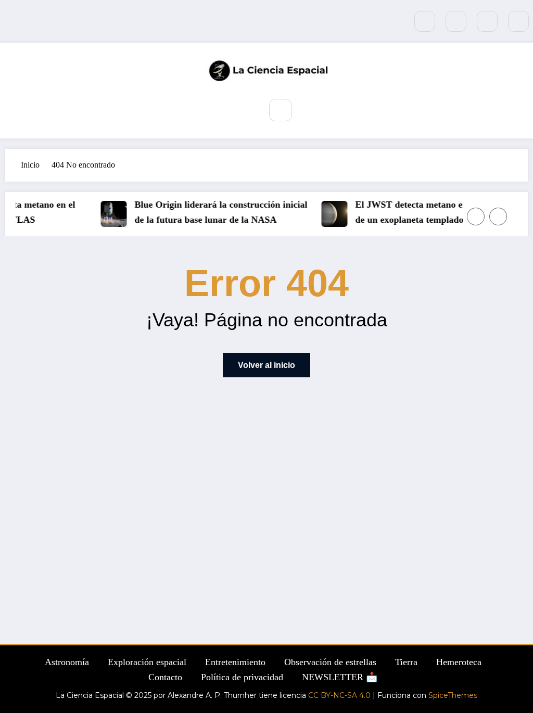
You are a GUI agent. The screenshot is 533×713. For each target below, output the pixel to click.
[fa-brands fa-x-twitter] (456, 21)
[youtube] (518, 21)
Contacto (165, 677)
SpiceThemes (452, 695)
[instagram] (487, 21)
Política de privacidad (242, 677)
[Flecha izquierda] (475, 216)
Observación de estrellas (330, 662)
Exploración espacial (147, 662)
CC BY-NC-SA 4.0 (339, 695)
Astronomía (67, 662)
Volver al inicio (266, 365)
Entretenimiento (235, 662)
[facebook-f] (424, 21)
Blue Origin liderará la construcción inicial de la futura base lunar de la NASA (218, 212)
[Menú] (245, 109)
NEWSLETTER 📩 (339, 677)
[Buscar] (280, 110)
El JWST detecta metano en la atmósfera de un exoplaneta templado (434, 212)
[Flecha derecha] (498, 216)
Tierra (406, 662)
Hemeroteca (458, 662)
